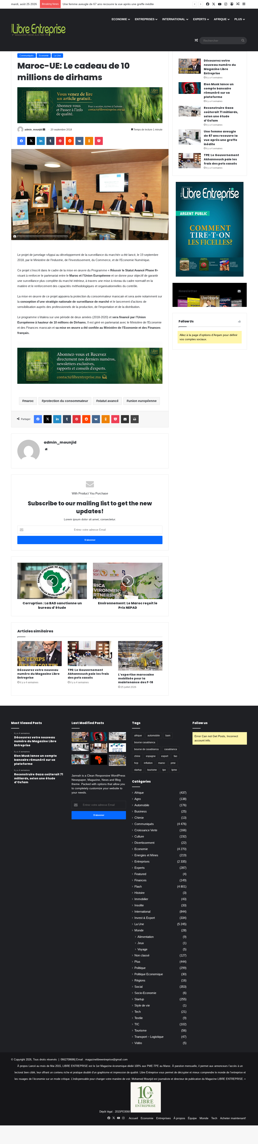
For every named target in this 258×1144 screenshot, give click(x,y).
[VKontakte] (79, 141)
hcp (136, 763)
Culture (139, 836)
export (164, 756)
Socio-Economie (145, 993)
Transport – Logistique (148, 1036)
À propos (179, 1118)
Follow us (200, 723)
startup (138, 769)
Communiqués (27, 55)
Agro (137, 799)
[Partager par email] (125, 419)
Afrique (220, 19)
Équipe (192, 1118)
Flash (138, 886)
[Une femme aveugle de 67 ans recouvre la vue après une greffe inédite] (190, 137)
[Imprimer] (135, 419)
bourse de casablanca (146, 749)
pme (173, 763)
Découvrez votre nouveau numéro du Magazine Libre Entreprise (38, 674)
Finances (140, 880)
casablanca (170, 749)
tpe (164, 769)
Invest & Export (144, 917)
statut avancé (108, 401)
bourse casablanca (144, 742)
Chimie (139, 817)
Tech (137, 1011)
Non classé (141, 955)
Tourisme (140, 1030)
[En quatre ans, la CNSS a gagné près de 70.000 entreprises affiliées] (117, 747)
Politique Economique (148, 974)
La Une (57, 55)
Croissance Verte (145, 830)
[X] (31, 141)
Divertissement (144, 842)
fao (175, 756)
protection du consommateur (66, 401)
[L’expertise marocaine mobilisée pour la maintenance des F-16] (140, 656)
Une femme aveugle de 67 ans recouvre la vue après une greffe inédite (108, 4)
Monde (139, 930)
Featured (140, 874)
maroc (29, 401)
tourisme (152, 769)
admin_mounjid (33, 129)
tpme (174, 769)
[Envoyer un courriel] (44, 129)
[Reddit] (70, 141)
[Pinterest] (60, 141)
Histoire (139, 892)
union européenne (142, 401)
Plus (238, 19)
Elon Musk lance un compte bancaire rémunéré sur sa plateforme (219, 90)
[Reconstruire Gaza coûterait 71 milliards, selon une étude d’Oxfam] (190, 111)
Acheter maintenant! (233, 1118)
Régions (139, 980)
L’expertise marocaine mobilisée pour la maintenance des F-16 (136, 678)
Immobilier (141, 899)
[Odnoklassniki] (89, 141)
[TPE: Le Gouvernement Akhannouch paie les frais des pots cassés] (90, 653)
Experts (199, 19)
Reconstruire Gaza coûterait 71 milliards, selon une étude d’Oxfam (221, 114)
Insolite (139, 905)
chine (137, 756)
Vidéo (138, 1043)
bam (167, 735)
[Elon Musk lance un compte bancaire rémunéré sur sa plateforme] (190, 88)
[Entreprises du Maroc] (38, 30)
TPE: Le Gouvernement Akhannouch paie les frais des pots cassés (88, 674)
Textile (138, 1018)
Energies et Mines (146, 855)
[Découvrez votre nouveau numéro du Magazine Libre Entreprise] (39, 653)
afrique (138, 735)
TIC (136, 1024)
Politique (140, 968)
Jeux (140, 943)
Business (140, 811)
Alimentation (145, 936)
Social (138, 986)
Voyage (142, 949)
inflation (148, 763)
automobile (154, 735)
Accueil (133, 1118)
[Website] (46, 449)
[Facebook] (21, 141)
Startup (139, 999)
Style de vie (142, 1005)
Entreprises (144, 19)
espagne (151, 756)
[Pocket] (99, 141)
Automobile (141, 805)
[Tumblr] (50, 141)
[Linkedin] (41, 141)
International (173, 19)
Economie (119, 19)
